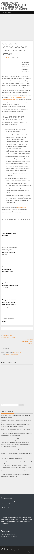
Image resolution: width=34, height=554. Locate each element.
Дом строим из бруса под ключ (9, 234)
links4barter (7, 57)
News (18, 57)
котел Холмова (21, 207)
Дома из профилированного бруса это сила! (10, 285)
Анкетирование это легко (8, 320)
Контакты (25, 552)
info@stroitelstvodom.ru (11, 354)
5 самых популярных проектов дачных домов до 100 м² (16, 453)
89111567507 (17, 352)
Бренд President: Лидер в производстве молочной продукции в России (9, 251)
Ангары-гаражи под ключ (8, 456)
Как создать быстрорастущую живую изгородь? (27, 341)
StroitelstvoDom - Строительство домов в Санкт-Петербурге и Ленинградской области (14, 6)
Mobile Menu (7, 12)
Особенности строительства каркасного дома (7, 269)
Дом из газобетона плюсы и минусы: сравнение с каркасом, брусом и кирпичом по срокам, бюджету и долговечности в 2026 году (15, 444)
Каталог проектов (17, 552)
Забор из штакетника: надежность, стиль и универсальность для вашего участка (9, 303)
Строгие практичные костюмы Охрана (11, 458)
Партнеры (30, 552)
